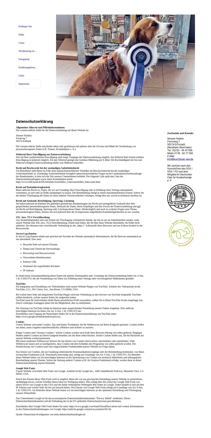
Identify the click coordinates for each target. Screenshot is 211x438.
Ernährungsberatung (28, 67)
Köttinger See (25, 26)
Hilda (21, 34)
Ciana (21, 42)
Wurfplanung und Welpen (28, 51)
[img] (125, 55)
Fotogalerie (24, 59)
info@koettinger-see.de (180, 159)
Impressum (24, 83)
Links (21, 75)
